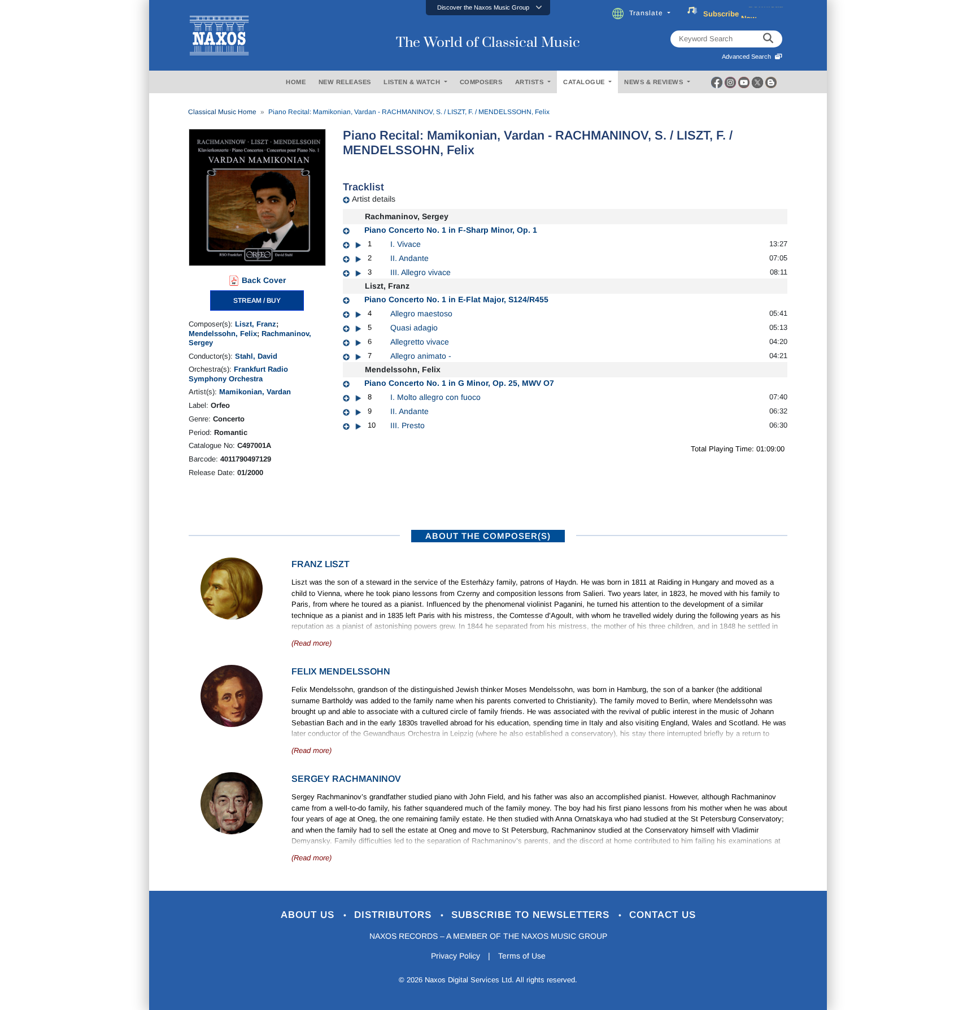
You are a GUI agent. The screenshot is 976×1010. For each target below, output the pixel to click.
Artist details (373, 198)
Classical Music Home (222, 112)
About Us (309, 914)
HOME (296, 82)
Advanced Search (748, 56)
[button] (488, 7)
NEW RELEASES (345, 82)
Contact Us (662, 914)
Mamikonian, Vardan (255, 392)
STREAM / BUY (257, 300)
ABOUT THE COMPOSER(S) (488, 536)
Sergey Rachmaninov (346, 778)
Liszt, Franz (255, 324)
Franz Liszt (320, 564)
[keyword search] (768, 39)
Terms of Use (522, 955)
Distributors (394, 914)
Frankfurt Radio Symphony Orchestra (238, 373)
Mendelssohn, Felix (223, 333)
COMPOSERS (481, 82)
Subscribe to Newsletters (532, 914)
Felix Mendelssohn (340, 671)
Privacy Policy (455, 955)
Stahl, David (256, 356)
